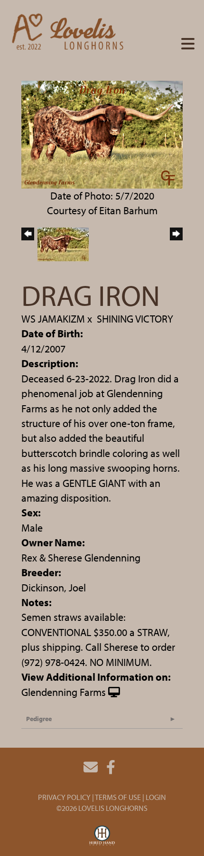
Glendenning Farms (63, 692)
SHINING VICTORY (135, 318)
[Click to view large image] (102, 133)
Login (156, 797)
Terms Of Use (118, 797)
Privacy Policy (64, 797)
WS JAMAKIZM (53, 318)
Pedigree (39, 718)
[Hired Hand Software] (102, 836)
